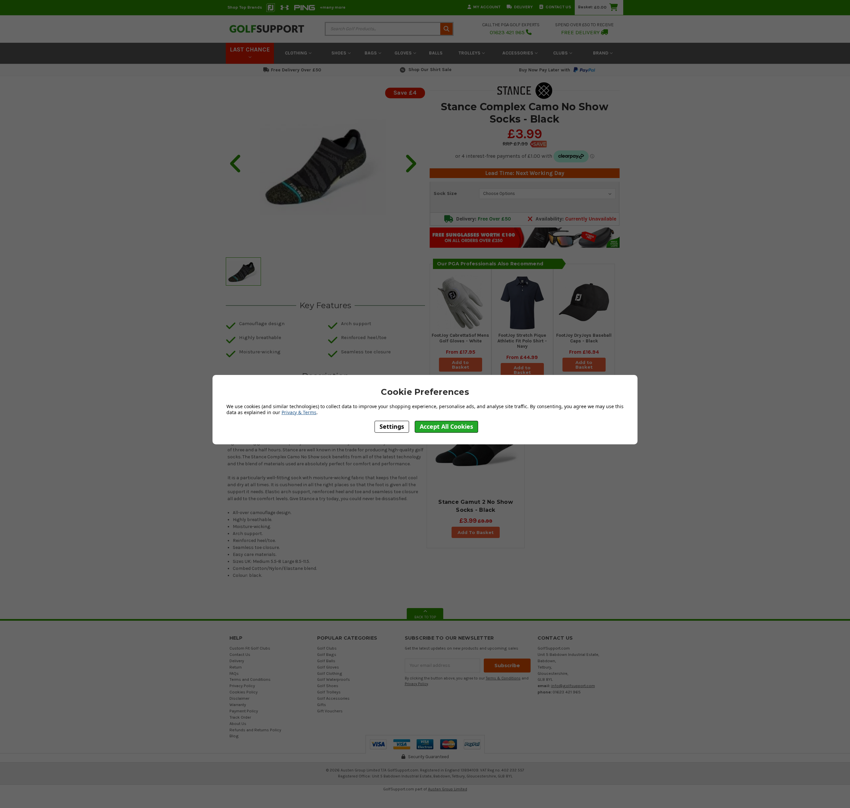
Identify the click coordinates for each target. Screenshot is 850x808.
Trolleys (470, 53)
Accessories (518, 53)
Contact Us (558, 6)
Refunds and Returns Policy (255, 729)
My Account (486, 6)
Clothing (296, 53)
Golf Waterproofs (333, 679)
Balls (436, 53)
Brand (601, 53)
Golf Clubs (327, 648)
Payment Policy (243, 710)
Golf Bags (326, 654)
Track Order (240, 717)
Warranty (237, 704)
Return (235, 667)
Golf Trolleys (329, 691)
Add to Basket (460, 365)
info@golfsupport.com (573, 685)
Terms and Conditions (250, 679)
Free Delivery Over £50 (296, 70)
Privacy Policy (242, 685)
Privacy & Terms (299, 412)
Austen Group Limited (447, 789)
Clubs (561, 53)
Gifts (321, 704)
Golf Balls (326, 660)
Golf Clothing (329, 673)
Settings (392, 426)
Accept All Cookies (446, 426)
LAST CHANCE (250, 49)
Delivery (523, 6)
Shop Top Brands (244, 7)
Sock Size (445, 193)
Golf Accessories (333, 698)
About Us (237, 723)
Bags (371, 53)
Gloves (403, 53)
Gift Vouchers (330, 710)
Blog (234, 735)
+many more (332, 7)
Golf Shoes (327, 685)
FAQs (234, 673)
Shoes (339, 53)
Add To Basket (476, 532)
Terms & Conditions (503, 678)
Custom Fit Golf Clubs (249, 648)
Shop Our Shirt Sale (430, 69)
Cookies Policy (243, 691)
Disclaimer (239, 698)
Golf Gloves (328, 667)
